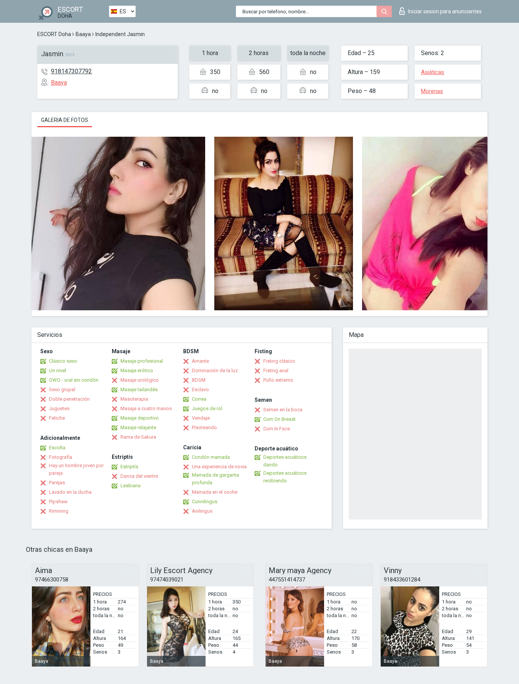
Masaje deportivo (139, 418)
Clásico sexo (63, 361)
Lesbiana (130, 485)
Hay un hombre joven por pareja (76, 469)
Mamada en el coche (214, 492)
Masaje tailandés (139, 389)
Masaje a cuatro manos (146, 408)
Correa (199, 399)
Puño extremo (278, 380)
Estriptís (129, 466)
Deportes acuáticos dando (285, 461)
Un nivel (57, 370)
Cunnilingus (204, 501)
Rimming (58, 511)
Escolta (57, 447)
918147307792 (71, 71)
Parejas (57, 482)
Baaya (83, 34)
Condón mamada (211, 457)
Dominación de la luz (215, 370)
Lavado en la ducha (70, 492)
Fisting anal (275, 370)
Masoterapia (134, 399)
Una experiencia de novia (219, 466)
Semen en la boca (282, 409)
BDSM (199, 380)
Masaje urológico (139, 380)
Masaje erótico (136, 370)
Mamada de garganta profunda (215, 478)
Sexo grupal (62, 389)
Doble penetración (69, 399)
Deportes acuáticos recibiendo (285, 476)
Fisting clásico (279, 361)
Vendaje (201, 418)
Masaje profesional (141, 361)
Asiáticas (432, 72)
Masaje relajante (138, 427)
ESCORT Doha (54, 34)
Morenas (432, 91)
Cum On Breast (279, 419)
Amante (200, 361)
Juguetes (59, 408)
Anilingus (202, 511)
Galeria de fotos (64, 120)
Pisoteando (204, 427)
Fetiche (57, 418)
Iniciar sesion (445, 11)
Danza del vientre (139, 476)
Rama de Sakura (138, 437)
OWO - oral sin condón (73, 380)
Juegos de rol (207, 408)
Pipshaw (58, 501)
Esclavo (200, 389)
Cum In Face (276, 428)
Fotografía (60, 457)
